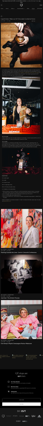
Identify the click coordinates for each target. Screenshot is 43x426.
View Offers (37, 1)
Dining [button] (12, 8)
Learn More (21, 399)
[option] (21, 1)
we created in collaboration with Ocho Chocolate (29, 72)
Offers (28, 8)
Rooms (7, 8)
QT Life (33, 8)
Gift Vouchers (39, 8)
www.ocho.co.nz (7, 201)
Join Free (21, 404)
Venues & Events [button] (20, 8)
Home (2, 8)
